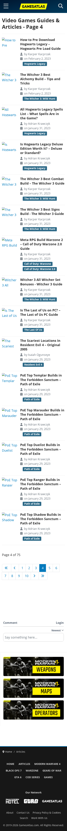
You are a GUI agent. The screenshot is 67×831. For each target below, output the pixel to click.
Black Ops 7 (14, 770)
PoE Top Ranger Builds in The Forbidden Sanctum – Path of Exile (40, 484)
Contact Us (23, 812)
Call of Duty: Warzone (37, 263)
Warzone (32, 770)
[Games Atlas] (33, 6)
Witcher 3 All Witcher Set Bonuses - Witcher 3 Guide (41, 281)
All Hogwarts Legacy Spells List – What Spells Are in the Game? (41, 113)
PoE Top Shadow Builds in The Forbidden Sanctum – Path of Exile (40, 518)
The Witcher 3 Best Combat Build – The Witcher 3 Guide (42, 181)
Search (24, 818)
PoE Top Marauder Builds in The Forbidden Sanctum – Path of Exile (42, 414)
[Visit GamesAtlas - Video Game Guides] (52, 801)
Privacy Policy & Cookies (47, 812)
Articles (24, 764)
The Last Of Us (33, 329)
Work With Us (39, 818)
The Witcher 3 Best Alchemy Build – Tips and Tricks (40, 79)
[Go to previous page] (15, 568)
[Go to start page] (6, 568)
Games (48, 777)
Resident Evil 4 (33, 364)
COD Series (33, 777)
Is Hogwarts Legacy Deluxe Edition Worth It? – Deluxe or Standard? (41, 148)
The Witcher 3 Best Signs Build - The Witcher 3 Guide (42, 211)
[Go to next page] (35, 576)
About (9, 812)
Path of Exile (32, 399)
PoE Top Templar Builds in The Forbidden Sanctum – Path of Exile (41, 379)
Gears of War (52, 770)
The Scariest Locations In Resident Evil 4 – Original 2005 (40, 345)
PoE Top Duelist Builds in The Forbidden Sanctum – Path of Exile (40, 449)
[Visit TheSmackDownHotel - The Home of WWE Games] (12, 801)
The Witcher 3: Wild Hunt (39, 98)
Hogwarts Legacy (34, 63)
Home (10, 764)
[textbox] (33, 638)
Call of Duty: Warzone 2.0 (39, 269)
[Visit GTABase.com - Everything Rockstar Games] (31, 801)
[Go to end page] (43, 576)
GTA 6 (17, 777)
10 (26, 576)
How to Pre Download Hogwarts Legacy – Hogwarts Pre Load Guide (40, 44)
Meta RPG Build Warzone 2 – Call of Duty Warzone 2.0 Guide (41, 244)
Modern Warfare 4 (47, 764)
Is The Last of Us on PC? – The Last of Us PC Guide (40, 312)
